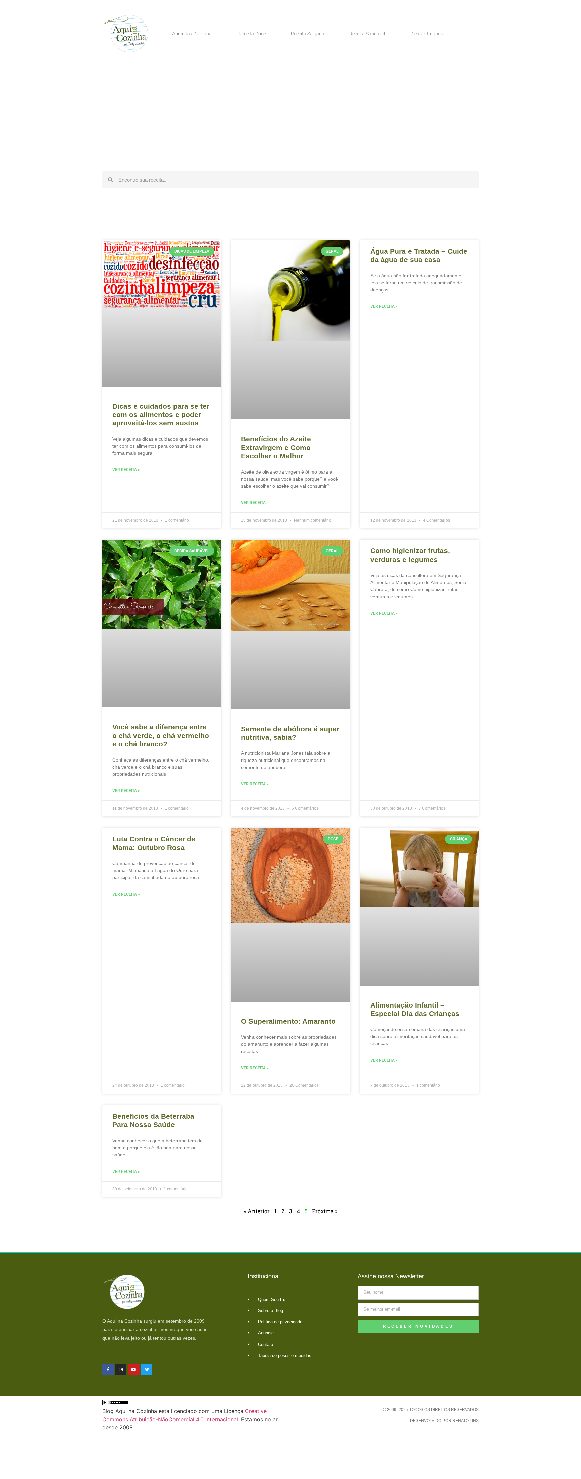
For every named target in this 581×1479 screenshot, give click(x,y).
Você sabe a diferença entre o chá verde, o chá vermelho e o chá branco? (160, 735)
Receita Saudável (367, 33)
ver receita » (126, 469)
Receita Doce (252, 33)
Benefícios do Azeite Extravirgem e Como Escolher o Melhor (276, 447)
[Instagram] (121, 1369)
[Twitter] (147, 1369)
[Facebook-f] (108, 1369)
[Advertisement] (290, 118)
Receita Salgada (307, 33)
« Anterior (257, 1211)
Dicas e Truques (426, 33)
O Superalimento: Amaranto (288, 1021)
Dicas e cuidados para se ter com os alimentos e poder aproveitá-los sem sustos (160, 414)
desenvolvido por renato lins (444, 1420)
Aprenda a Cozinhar (193, 33)
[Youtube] (134, 1369)
